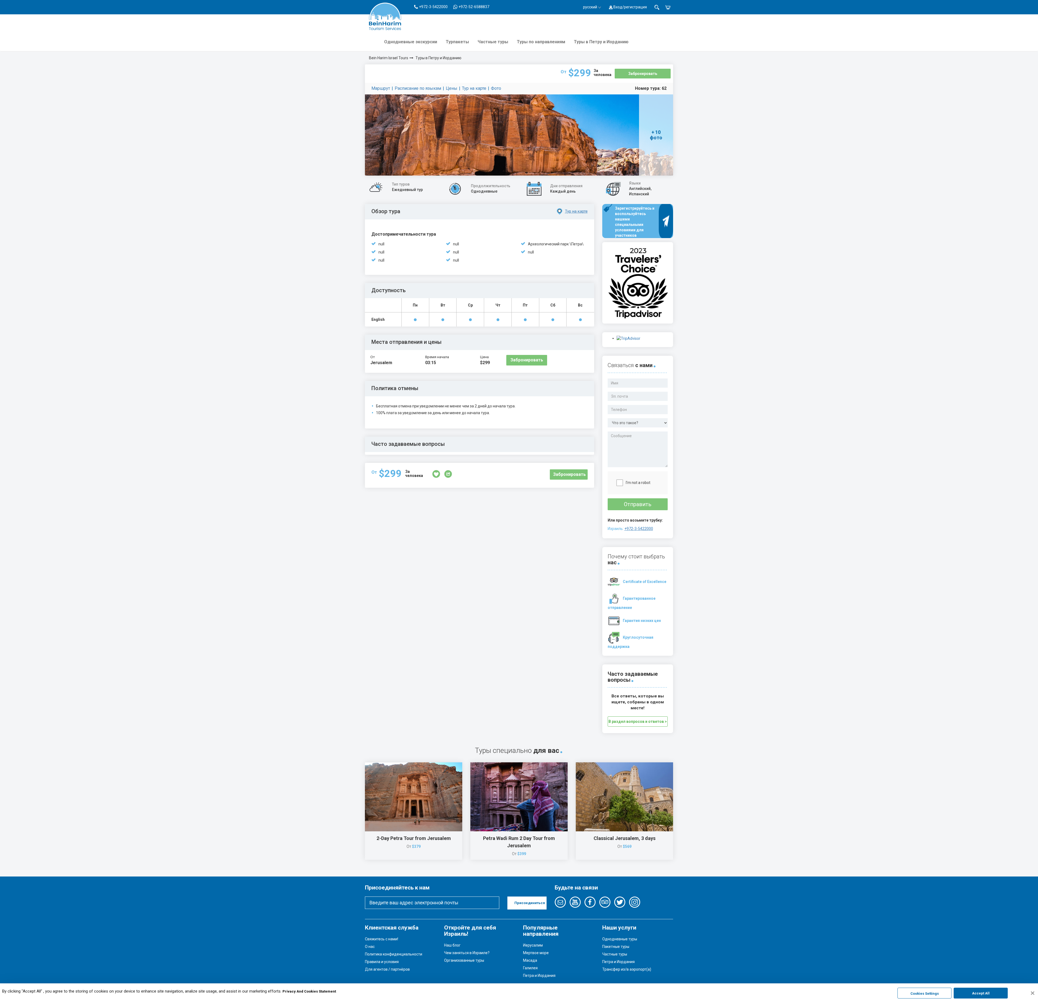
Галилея (530, 968)
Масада (530, 960)
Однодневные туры (619, 939)
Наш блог (452, 945)
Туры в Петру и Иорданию (601, 41)
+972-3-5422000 (638, 528)
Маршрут (380, 88)
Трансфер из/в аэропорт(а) (626, 969)
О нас (370, 946)
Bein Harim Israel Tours (388, 58)
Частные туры (493, 41)
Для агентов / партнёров (387, 969)
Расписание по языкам (418, 88)
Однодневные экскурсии (410, 41)
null (381, 244)
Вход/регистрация (630, 7)
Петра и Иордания (539, 975)
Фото (496, 88)
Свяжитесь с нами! (381, 939)
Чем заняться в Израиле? (467, 953)
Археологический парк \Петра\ (556, 244)
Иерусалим (533, 945)
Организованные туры (464, 960)
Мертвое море (536, 953)
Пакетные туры (615, 946)
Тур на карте (474, 88)
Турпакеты (457, 41)
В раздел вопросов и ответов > (637, 721)
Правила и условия (382, 962)
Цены (451, 88)
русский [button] (590, 7)
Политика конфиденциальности (393, 954)
